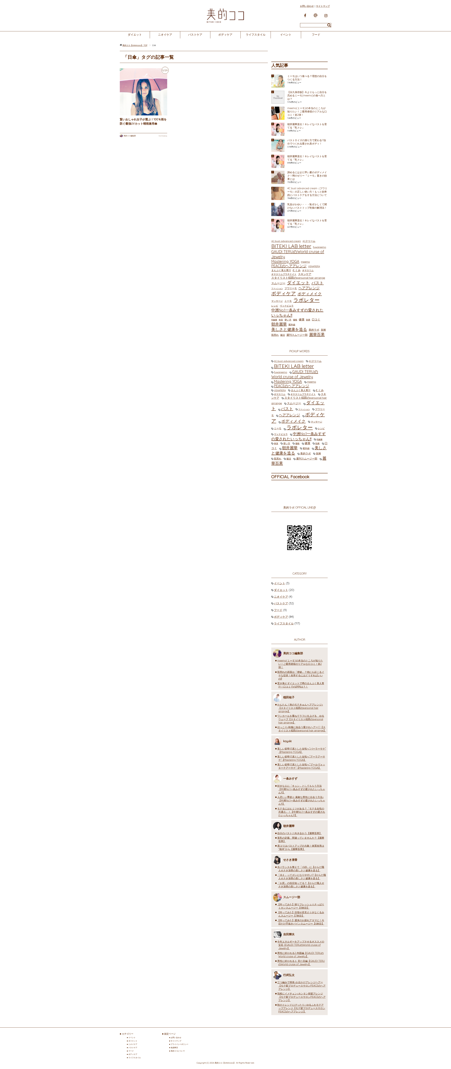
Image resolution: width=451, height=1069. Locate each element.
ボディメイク (310, 293)
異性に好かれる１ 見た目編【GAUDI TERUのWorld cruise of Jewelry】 (301, 962)
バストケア (195, 34)
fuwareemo (319, 246)
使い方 (288, 319)
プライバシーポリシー (179, 1044)
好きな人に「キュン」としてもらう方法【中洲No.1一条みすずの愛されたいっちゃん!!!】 (301, 789)
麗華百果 (317, 334)
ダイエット (135, 34)
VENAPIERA (314, 266)
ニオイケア (165, 34)
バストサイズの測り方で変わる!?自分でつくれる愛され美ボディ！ (306, 142)
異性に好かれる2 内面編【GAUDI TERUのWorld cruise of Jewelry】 (300, 954)
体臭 (281, 319)
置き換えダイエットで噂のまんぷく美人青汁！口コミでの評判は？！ (300, 685)
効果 (308, 319)
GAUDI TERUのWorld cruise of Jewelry (297, 254)
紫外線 (291, 324)
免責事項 (174, 1047)
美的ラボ (314, 329)
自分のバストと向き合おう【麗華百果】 (299, 833)
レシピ (274, 305)
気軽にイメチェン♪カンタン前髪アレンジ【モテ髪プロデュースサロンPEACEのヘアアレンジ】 (301, 997)
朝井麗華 (279, 324)
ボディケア (225, 34)
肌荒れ (275, 334)
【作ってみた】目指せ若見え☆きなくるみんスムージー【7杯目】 (300, 914)
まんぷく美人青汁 (281, 270)
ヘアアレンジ (309, 288)
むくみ (297, 270)
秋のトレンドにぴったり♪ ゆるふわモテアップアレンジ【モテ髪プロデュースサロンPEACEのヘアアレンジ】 (301, 1008)
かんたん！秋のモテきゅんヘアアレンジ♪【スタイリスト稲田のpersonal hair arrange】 (300, 708)
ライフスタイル (255, 34)
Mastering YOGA (285, 261)
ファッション (277, 288)
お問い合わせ (307, 6)
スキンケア (304, 274)
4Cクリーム (308, 240)
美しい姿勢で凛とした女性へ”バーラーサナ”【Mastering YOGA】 (301, 750)
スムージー (278, 283)
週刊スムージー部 (297, 335)
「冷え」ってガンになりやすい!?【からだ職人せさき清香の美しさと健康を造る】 (301, 876)
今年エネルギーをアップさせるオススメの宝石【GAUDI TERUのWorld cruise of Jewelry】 (300, 945)
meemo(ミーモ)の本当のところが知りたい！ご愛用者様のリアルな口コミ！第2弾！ (307, 111)
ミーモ (288, 301)
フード (316, 34)
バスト (317, 282)
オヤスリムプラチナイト (283, 274)
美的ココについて (178, 1051)
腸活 (282, 335)
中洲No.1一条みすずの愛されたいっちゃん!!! (297, 312)
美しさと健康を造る (289, 329)
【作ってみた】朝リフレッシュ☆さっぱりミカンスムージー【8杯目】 (300, 906)
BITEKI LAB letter (291, 246)
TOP (134, 45)
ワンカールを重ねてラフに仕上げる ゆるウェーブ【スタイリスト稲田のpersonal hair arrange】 (300, 719)
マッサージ (277, 301)
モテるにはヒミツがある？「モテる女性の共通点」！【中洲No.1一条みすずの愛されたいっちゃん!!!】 (301, 812)
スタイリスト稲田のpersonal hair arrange (298, 277)
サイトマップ (323, 6)
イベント (285, 34)
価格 (295, 319)
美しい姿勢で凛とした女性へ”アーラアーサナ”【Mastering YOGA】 (301, 758)
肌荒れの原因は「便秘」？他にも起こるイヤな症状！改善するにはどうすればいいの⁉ (300, 675)
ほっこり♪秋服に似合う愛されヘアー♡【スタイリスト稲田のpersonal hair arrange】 (301, 729)
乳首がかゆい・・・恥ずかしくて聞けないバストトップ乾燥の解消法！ (307, 206)
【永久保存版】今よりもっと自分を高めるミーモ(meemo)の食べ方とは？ (307, 95)
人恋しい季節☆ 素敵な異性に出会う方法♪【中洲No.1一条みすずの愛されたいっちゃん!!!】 (301, 800)
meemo (305, 261)
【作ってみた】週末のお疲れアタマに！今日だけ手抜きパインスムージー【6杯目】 (300, 922)
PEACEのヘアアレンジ (289, 266)
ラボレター (306, 300)
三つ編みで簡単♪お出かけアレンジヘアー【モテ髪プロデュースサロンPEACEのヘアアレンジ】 (301, 986)
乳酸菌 (274, 320)
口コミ (316, 319)
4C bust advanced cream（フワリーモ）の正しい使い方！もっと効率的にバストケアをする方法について (307, 192)
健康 (301, 319)
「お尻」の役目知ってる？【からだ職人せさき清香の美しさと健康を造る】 (300, 885)
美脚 (323, 329)
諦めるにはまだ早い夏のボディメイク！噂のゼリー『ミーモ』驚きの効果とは (307, 176)
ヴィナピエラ (287, 305)
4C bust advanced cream (286, 240)
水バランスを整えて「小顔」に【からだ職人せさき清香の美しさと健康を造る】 (300, 868)
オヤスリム (308, 270)
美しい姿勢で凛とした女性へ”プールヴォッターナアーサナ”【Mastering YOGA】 (301, 766)
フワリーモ (291, 288)
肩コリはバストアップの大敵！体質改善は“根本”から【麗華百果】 (300, 847)
